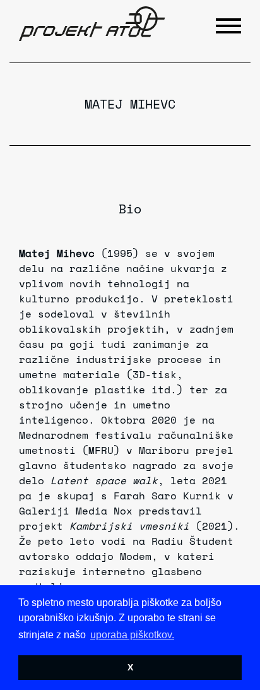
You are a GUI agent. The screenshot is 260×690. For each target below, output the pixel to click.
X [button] (130, 667)
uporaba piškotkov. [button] (132, 634)
